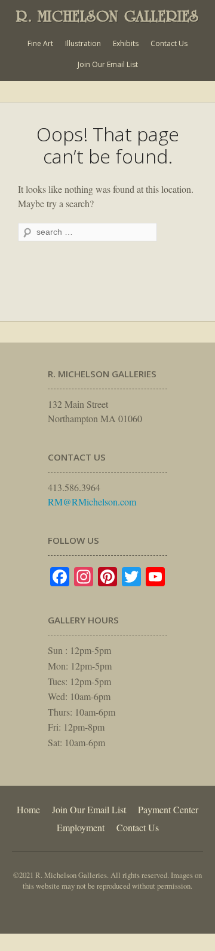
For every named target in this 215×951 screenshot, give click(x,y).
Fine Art (40, 43)
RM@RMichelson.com (92, 501)
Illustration (83, 43)
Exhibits (126, 43)
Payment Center (168, 809)
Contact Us (169, 43)
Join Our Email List (108, 64)
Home (28, 809)
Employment (81, 827)
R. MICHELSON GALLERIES (107, 16)
